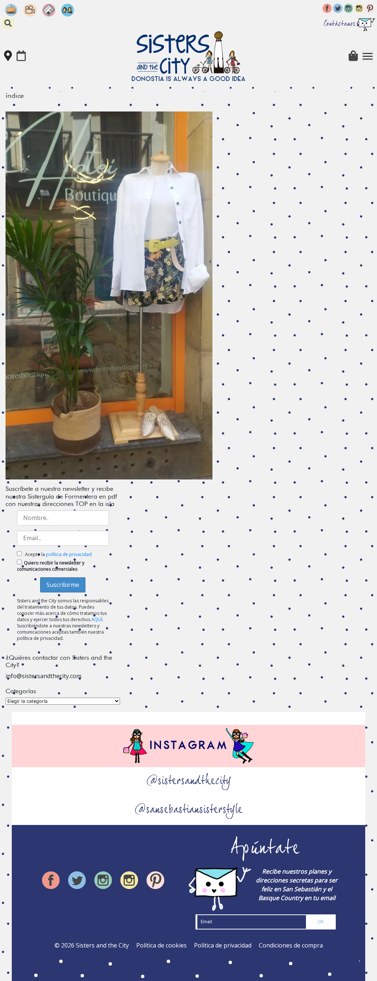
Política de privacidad (222, 945)
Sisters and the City (102, 945)
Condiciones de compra (291, 945)
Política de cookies (161, 945)
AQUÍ (96, 619)
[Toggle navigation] (367, 56)
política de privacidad (69, 554)
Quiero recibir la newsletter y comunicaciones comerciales (50, 566)
